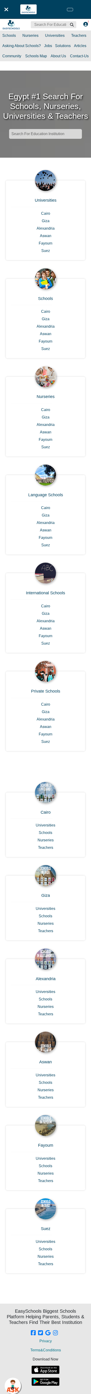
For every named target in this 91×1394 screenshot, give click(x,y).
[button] (71, 24)
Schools (45, 298)
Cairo (45, 213)
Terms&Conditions (45, 1350)
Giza (45, 221)
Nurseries (46, 396)
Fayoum (45, 243)
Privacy (45, 1341)
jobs (48, 46)
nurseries (30, 35)
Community (11, 56)
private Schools (45, 691)
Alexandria (46, 228)
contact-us (79, 56)
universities (55, 35)
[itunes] (46, 1370)
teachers (78, 35)
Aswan (45, 236)
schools (9, 35)
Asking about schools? (21, 46)
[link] (33, 1333)
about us (58, 56)
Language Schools (45, 495)
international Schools (45, 593)
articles (80, 46)
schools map (36, 56)
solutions (63, 46)
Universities (45, 200)
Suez (45, 251)
